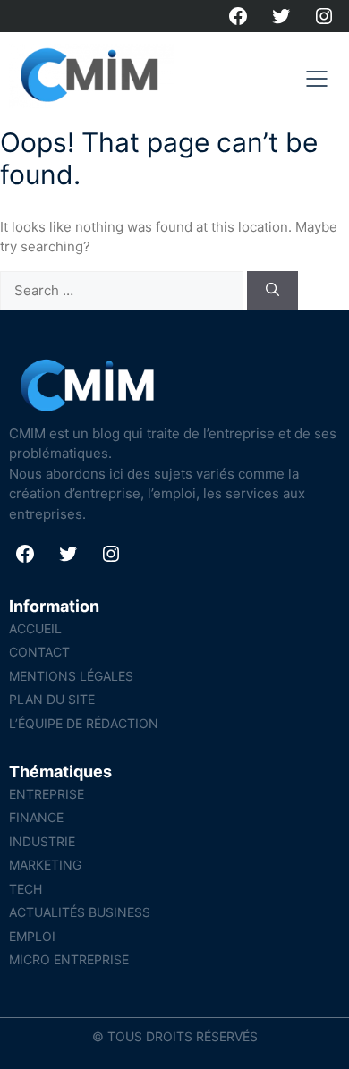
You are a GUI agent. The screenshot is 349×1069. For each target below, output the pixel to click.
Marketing (45, 864)
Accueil (35, 628)
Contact (39, 651)
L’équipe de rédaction (83, 723)
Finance (36, 817)
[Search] (272, 291)
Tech (25, 888)
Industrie (42, 841)
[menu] (317, 78)
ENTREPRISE (46, 794)
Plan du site (52, 699)
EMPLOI (32, 936)
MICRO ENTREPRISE (69, 959)
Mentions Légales (71, 675)
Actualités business (79, 912)
